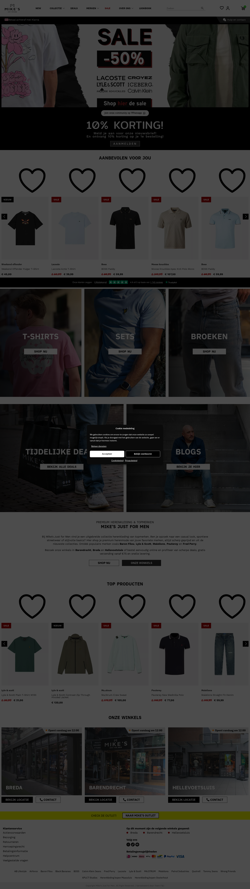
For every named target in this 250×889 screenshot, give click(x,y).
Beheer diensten (98, 446)
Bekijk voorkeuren (143, 453)
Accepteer (107, 453)
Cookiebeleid (117, 460)
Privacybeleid (131, 460)
